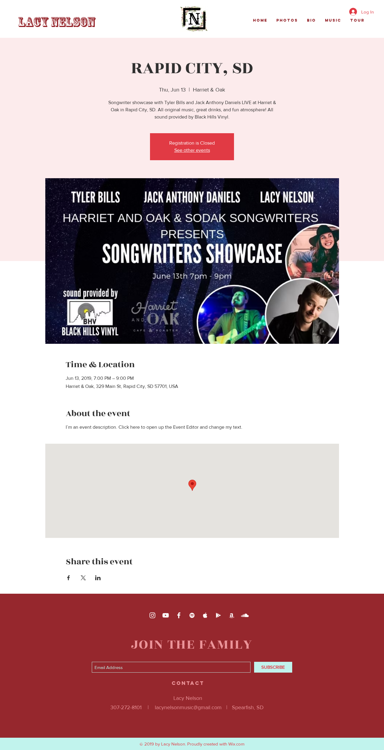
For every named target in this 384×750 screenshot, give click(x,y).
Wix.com (236, 743)
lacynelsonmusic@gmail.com (188, 707)
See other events (192, 150)
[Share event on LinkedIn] (98, 577)
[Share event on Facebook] (68, 577)
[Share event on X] (83, 577)
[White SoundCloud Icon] (245, 615)
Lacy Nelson (56, 22)
